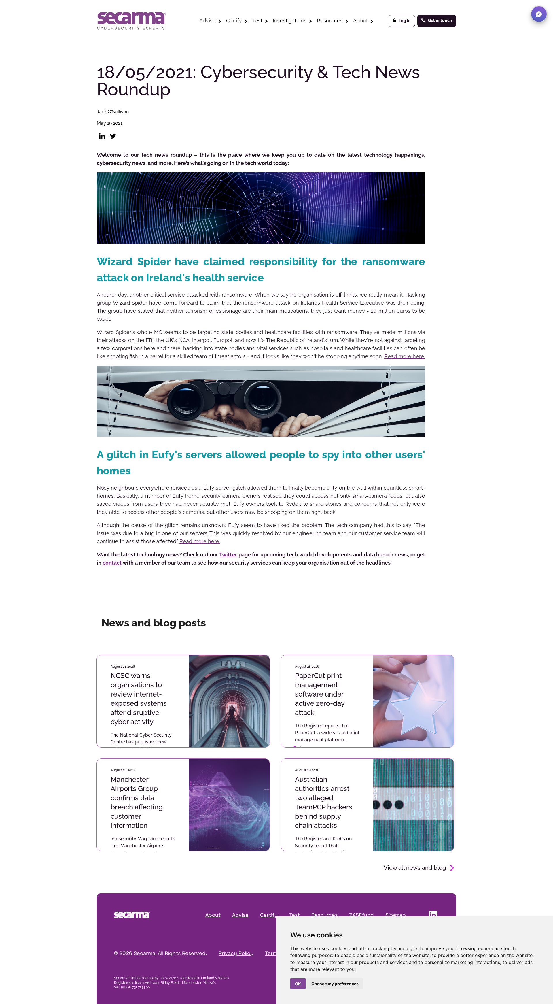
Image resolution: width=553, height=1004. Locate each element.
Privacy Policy (236, 953)
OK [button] (298, 983)
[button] (539, 14)
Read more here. (404, 356)
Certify (234, 21)
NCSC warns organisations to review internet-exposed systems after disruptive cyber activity (139, 698)
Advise (207, 21)
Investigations (289, 21)
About (360, 21)
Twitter (228, 555)
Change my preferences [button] (335, 983)
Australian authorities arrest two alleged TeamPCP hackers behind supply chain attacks (323, 802)
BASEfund (361, 914)
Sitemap (395, 914)
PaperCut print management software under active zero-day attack (319, 694)
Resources (330, 21)
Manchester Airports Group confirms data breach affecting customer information (137, 802)
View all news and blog (415, 867)
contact (112, 563)
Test (257, 21)
